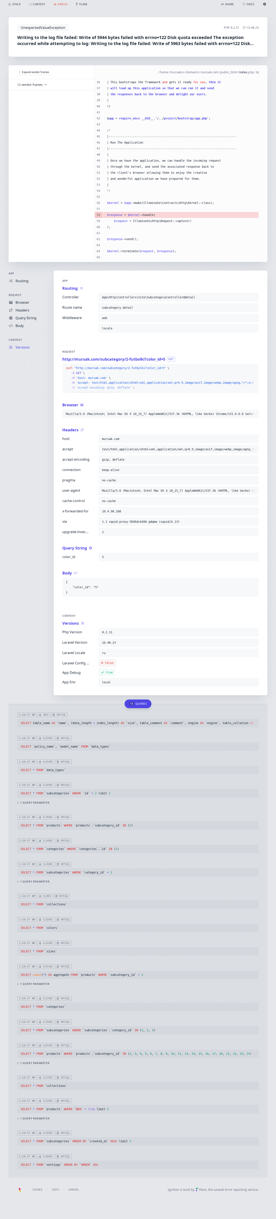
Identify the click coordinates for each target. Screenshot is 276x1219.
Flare (202, 1190)
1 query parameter (34, 802)
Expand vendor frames (35, 72)
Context (15, 340)
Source (38, 1189)
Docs (55, 1189)
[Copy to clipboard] (253, 297)
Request (15, 295)
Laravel (73, 1189)
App (11, 273)
